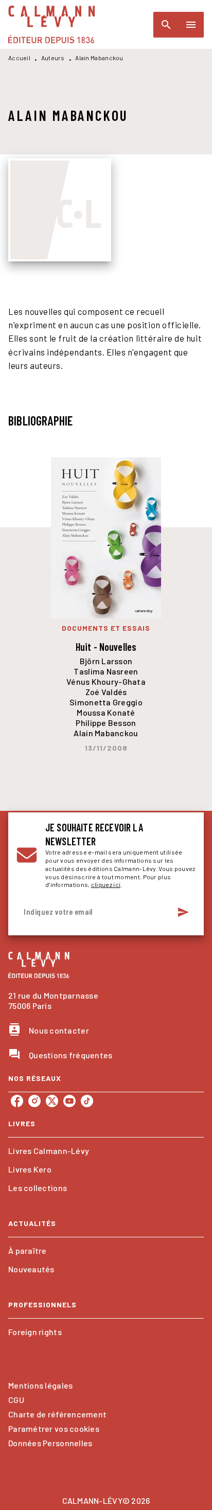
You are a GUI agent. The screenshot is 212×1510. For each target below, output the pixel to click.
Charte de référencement (57, 1414)
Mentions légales (40, 1385)
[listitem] (17, 1101)
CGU (16, 1400)
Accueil (19, 57)
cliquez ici (105, 884)
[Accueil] (51, 24)
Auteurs (53, 57)
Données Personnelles (50, 1443)
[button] (106, 1151)
